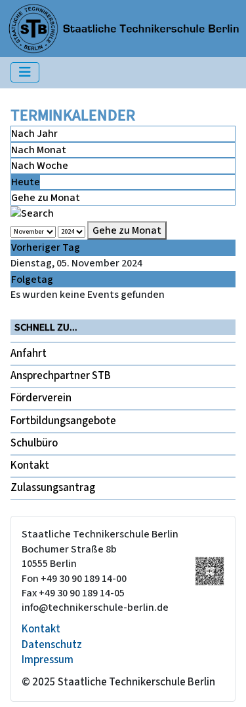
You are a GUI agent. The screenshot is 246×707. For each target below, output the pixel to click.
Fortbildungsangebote (63, 421)
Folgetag (32, 279)
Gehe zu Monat (45, 197)
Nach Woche (39, 165)
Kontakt (29, 465)
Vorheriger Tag (45, 247)
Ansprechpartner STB (60, 376)
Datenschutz (52, 645)
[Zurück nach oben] (223, 683)
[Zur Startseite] (124, 27)
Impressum (47, 660)
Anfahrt (28, 353)
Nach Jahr (34, 133)
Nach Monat (38, 150)
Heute (25, 182)
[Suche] (32, 213)
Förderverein (41, 398)
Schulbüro (34, 443)
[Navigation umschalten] (24, 72)
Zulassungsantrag (52, 488)
